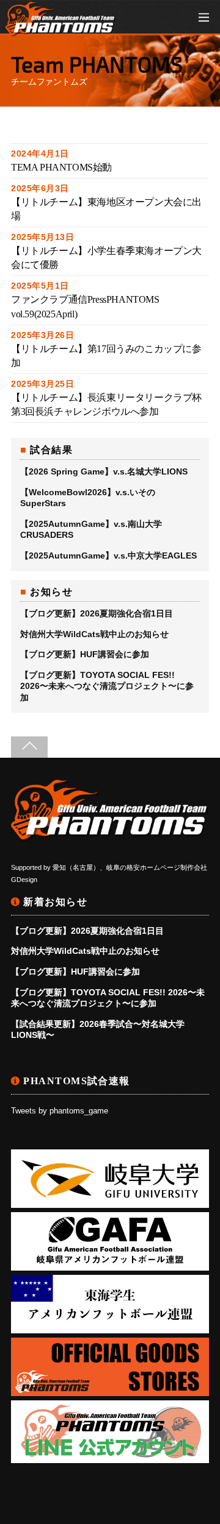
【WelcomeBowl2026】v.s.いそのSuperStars (87, 497)
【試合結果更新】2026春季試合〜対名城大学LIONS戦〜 (98, 1029)
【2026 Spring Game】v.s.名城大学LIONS (104, 471)
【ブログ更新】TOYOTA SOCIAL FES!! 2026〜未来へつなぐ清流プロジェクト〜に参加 (107, 686)
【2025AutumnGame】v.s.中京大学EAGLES (108, 555)
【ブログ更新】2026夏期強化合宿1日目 (96, 613)
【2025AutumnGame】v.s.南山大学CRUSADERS (91, 529)
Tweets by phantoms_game (59, 1111)
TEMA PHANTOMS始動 (61, 167)
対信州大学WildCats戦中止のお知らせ (94, 634)
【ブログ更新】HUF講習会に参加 (84, 654)
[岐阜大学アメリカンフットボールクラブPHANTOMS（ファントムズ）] (61, 30)
